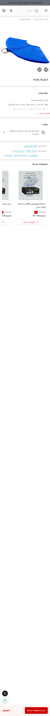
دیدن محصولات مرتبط (36, 710)
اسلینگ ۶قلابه (32, 151)
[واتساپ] (5, 700)
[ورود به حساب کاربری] (11, 10)
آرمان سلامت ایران (41, 19)
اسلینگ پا (8, 155)
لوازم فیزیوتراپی (25, 19)
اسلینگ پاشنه (18, 151)
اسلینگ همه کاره (21, 155)
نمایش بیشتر (44, 113)
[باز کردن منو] (45, 10)
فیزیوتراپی (33, 155)
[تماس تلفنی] (5, 693)
